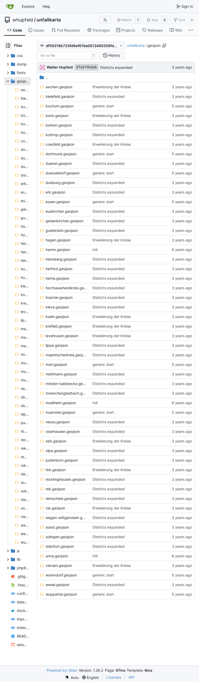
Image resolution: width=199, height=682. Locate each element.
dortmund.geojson (61, 154)
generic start (103, 106)
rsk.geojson (55, 508)
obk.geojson (56, 441)
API (131, 677)
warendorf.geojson (61, 575)
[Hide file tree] (8, 45)
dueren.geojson (59, 163)
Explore (28, 6)
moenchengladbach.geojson (66, 393)
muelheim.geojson (61, 403)
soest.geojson (57, 527)
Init (95, 249)
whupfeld (22, 20)
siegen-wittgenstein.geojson (66, 517)
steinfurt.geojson (60, 546)
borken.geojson (59, 125)
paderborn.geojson (62, 460)
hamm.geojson (58, 249)
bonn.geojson (57, 115)
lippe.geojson (57, 345)
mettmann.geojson (61, 374)
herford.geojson (59, 268)
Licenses (113, 677)
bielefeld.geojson (60, 96)
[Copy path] (164, 45)
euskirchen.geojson (62, 211)
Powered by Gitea (62, 670)
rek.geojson (55, 489)
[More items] (191, 30)
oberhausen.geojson (63, 431)
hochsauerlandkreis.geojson (66, 288)
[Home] (10, 6)
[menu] (72, 677)
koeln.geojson (57, 316)
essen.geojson (58, 201)
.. (47, 77)
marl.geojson (56, 364)
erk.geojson (55, 192)
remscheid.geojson (61, 498)
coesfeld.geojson (60, 144)
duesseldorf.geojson (63, 173)
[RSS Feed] (105, 20)
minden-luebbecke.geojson (66, 383)
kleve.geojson (57, 307)
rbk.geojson (56, 470)
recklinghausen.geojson (66, 479)
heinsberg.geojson (61, 259)
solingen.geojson (60, 537)
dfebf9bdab (86, 67)
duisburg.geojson (60, 182)
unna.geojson (57, 556)
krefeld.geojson (59, 326)
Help (46, 6)
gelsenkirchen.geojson (64, 221)
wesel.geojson (57, 584)
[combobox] (67, 55)
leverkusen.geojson (62, 335)
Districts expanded (116, 67)
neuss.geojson (58, 422)
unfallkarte (49, 20)
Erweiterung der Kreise (112, 87)
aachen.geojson (59, 87)
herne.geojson (57, 278)
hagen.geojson (58, 240)
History (114, 55)
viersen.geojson (59, 565)
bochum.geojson (60, 106)
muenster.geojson (60, 412)
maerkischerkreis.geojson (66, 355)
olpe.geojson (56, 450)
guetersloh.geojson (62, 230)
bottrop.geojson (59, 134)
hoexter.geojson (59, 297)
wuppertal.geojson (61, 594)
